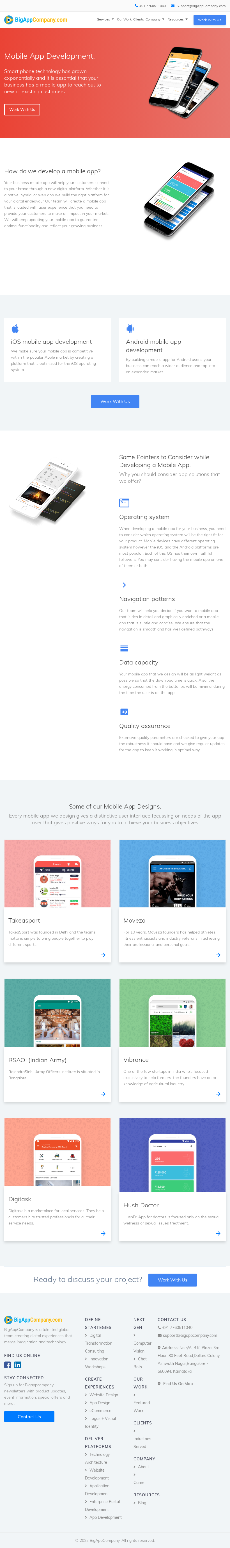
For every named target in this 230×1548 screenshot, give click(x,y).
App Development (105, 1517)
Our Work (124, 19)
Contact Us (29, 1416)
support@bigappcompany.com (190, 1335)
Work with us (209, 20)
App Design (99, 1402)
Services (104, 19)
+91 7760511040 (152, 6)
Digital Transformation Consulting (98, 1343)
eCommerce (100, 1410)
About (143, 1466)
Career (140, 1482)
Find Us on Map (178, 1383)
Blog (142, 1502)
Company (153, 19)
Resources (176, 19)
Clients (138, 19)
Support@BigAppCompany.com (201, 6)
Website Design (103, 1394)
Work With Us (172, 1280)
